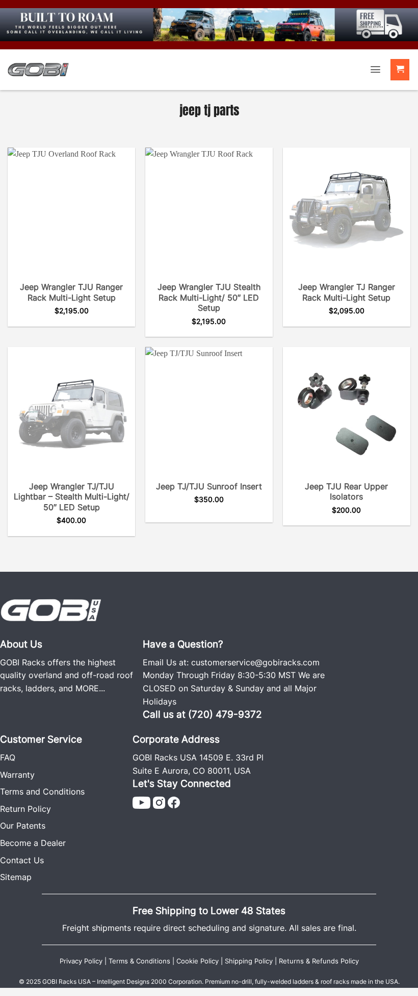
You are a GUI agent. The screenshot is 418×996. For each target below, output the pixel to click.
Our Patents (22, 826)
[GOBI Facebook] (174, 802)
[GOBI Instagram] (159, 802)
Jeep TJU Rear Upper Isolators (346, 491)
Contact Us (22, 860)
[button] (375, 69)
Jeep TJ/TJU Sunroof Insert (209, 486)
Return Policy (25, 809)
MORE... (90, 688)
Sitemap (16, 877)
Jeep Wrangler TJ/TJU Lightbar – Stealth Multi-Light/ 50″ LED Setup (71, 497)
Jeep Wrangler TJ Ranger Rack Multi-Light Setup (346, 292)
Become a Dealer (33, 843)
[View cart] (400, 70)
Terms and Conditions (42, 791)
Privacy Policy (81, 961)
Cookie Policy (197, 961)
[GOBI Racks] (51, 609)
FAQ (7, 757)
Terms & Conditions (139, 961)
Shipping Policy (249, 961)
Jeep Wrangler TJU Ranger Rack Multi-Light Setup (71, 292)
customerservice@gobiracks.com (255, 662)
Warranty (17, 775)
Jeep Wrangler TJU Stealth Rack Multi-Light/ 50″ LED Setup (209, 297)
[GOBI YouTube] (141, 802)
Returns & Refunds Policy (319, 961)
